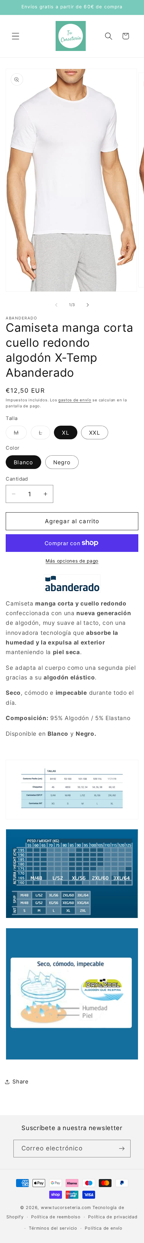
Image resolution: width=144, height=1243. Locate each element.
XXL (94, 432)
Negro (62, 462)
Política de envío (104, 1228)
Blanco (23, 462)
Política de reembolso (56, 1216)
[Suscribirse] (121, 1149)
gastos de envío (74, 400)
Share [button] (20, 1081)
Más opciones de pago (72, 561)
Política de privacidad (113, 1216)
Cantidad (17, 479)
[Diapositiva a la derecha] (87, 304)
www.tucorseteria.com (66, 1207)
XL (65, 432)
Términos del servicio (53, 1228)
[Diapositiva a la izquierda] (56, 304)
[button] (15, 36)
